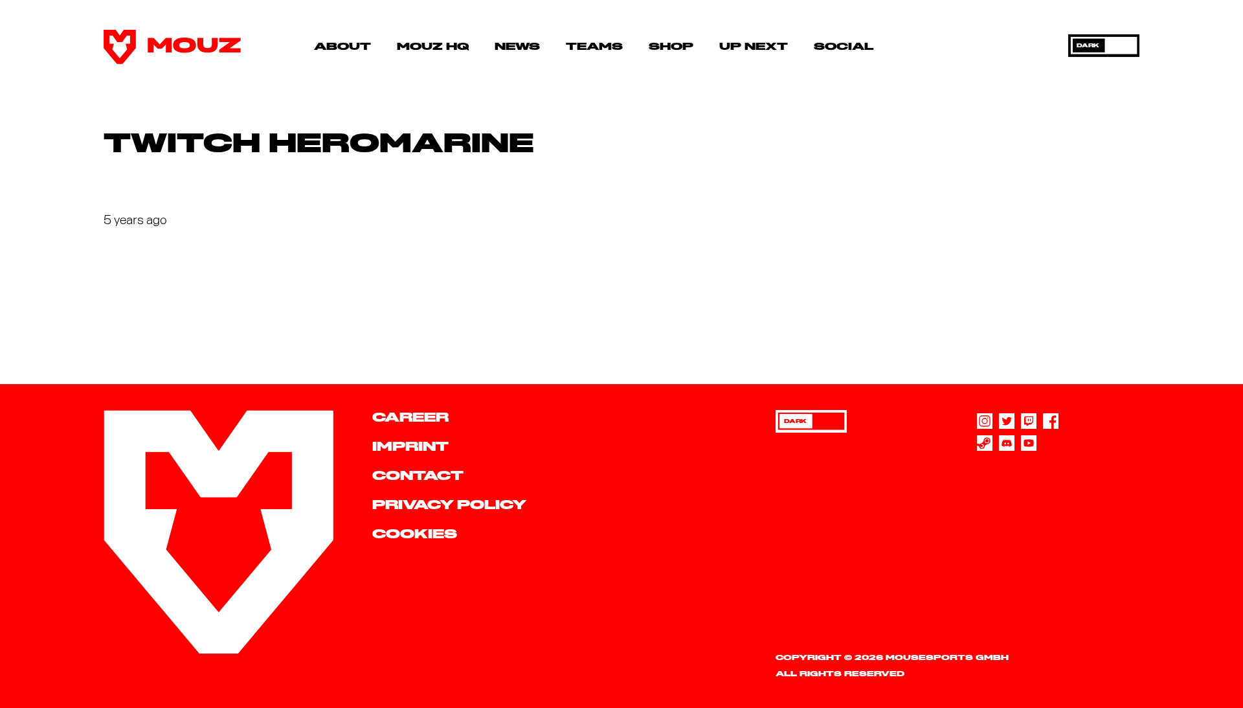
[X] (1006, 421)
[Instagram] (984, 421)
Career (410, 418)
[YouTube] (1028, 443)
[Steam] (984, 443)
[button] (380, 46)
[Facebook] (1050, 421)
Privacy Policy (449, 505)
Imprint (410, 447)
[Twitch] (1028, 421)
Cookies (414, 535)
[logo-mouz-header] (172, 47)
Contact (418, 476)
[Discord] (1006, 443)
